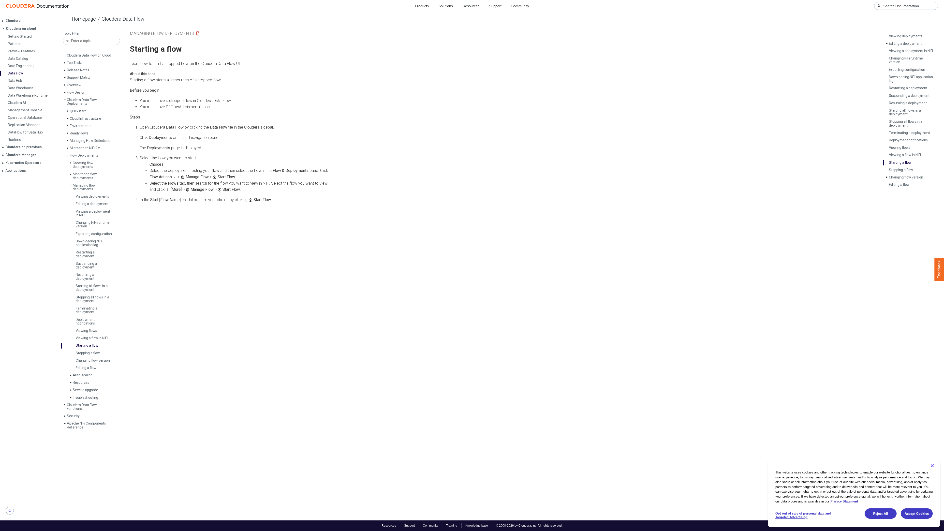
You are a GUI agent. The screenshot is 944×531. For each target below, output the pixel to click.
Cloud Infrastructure (85, 118)
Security (73, 416)
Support (495, 6)
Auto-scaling (82, 375)
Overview (74, 85)
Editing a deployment (92, 204)
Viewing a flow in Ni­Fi (92, 338)
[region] (854, 493)
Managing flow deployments (84, 187)
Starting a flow (87, 345)
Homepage (84, 19)
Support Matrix (78, 77)
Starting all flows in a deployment (92, 288)
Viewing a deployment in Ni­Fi (93, 213)
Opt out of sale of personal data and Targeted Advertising (803, 515)
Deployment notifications (85, 321)
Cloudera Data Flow (123, 19)
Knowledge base (476, 525)
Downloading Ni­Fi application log (89, 243)
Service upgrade (85, 390)
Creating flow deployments (83, 165)
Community (520, 6)
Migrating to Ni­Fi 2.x (85, 148)
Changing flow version (93, 360)
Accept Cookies (917, 514)
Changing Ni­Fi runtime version (93, 224)
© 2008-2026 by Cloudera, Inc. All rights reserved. (529, 525)
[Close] (932, 465)
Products (422, 6)
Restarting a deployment (85, 254)
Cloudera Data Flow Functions (82, 407)
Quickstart (78, 111)
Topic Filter (71, 33)
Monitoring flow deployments (85, 176)
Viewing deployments (92, 196)
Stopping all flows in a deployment (92, 299)
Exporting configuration (94, 234)
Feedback (939, 269)
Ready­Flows (79, 133)
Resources (471, 6)
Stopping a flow (88, 353)
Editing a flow (86, 368)
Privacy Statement (844, 501)
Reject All (880, 514)
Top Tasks (75, 63)
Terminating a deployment (86, 310)
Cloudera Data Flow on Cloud (89, 55)
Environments (80, 126)
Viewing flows (86, 331)
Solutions (446, 6)
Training (451, 525)
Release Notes (78, 70)
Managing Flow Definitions (90, 141)
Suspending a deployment (86, 265)
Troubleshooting (85, 397)
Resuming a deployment (85, 276)
